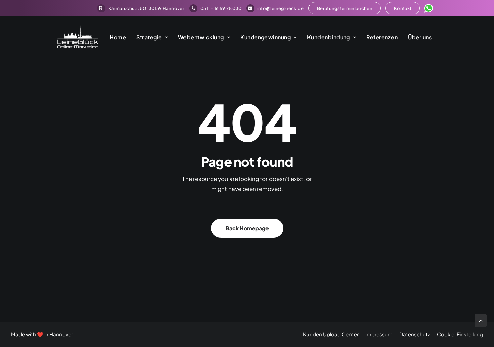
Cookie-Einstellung (460, 334)
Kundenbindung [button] (328, 37)
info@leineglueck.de (280, 8)
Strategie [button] (149, 37)
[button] (344, 8)
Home (118, 37)
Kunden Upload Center (331, 334)
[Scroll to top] (481, 320)
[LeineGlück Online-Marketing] (77, 37)
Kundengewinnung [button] (265, 37)
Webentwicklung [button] (201, 37)
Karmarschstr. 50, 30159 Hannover (146, 8)
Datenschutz (414, 334)
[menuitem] (141, 8)
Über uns (420, 37)
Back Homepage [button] (247, 228)
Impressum (379, 334)
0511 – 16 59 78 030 (220, 8)
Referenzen (382, 37)
